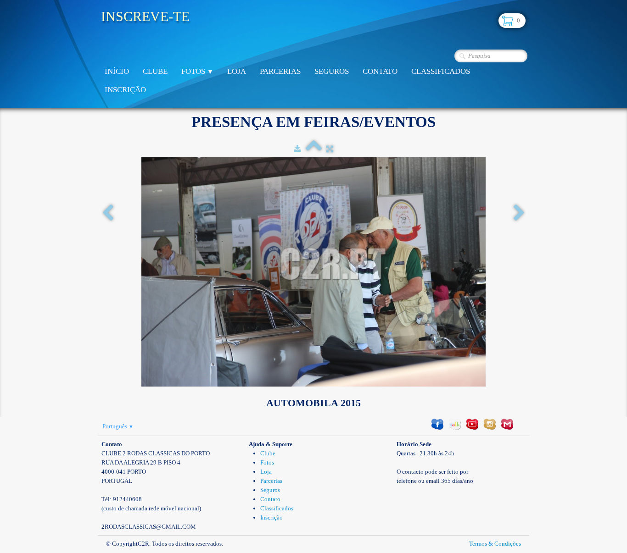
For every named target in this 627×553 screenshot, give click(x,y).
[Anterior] (107, 213)
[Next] (519, 213)
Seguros (331, 71)
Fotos (197, 71)
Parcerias (280, 71)
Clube (155, 71)
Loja (236, 71)
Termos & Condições (495, 543)
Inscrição (125, 89)
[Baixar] (297, 148)
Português (118, 426)
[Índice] (314, 148)
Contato (380, 71)
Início (117, 71)
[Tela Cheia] (329, 148)
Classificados (440, 71)
